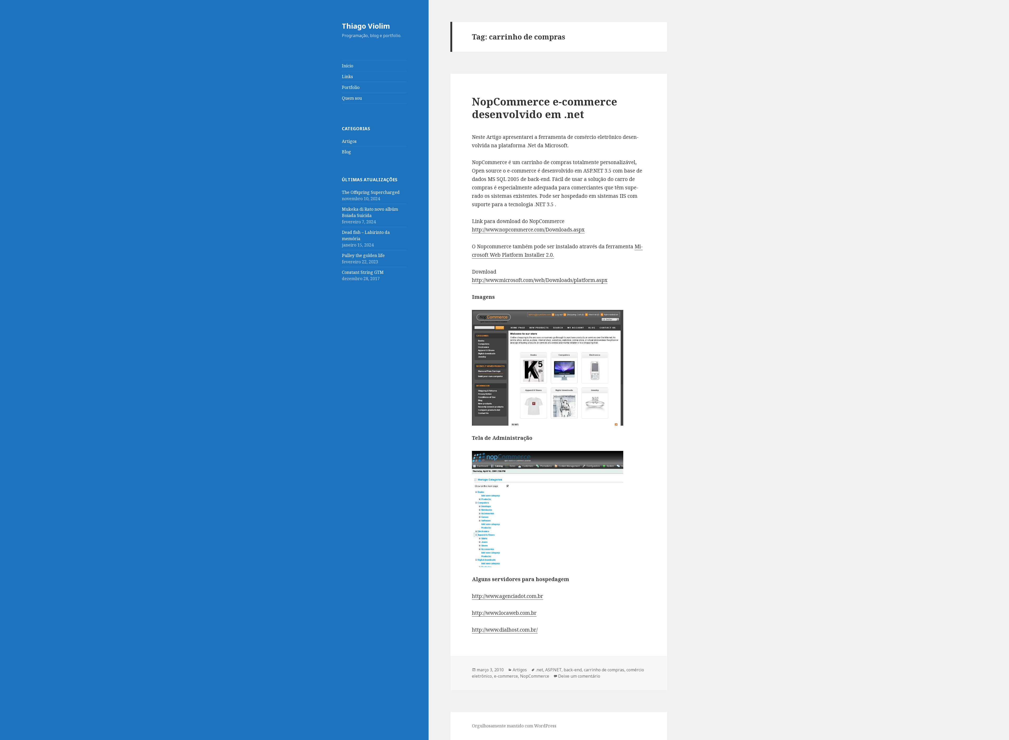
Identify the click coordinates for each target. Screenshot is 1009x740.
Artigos (349, 141)
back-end (573, 670)
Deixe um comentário (579, 676)
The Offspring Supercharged (371, 192)
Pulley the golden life (363, 255)
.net (539, 670)
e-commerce (506, 676)
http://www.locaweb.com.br (504, 613)
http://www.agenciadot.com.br (507, 596)
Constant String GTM (363, 272)
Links (347, 76)
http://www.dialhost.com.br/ (505, 629)
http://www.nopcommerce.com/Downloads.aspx (528, 229)
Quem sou (352, 98)
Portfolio (350, 87)
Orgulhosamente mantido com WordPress (514, 726)
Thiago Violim (366, 26)
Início (347, 66)
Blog (346, 152)
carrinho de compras (604, 670)
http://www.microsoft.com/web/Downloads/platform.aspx (540, 280)
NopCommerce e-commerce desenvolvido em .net (544, 107)
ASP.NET (553, 670)
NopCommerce (534, 676)
